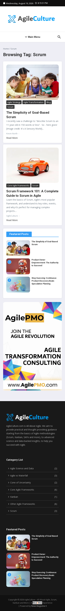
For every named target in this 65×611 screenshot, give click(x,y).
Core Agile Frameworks (18, 185)
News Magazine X (39, 606)
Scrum (10, 106)
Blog (49, 102)
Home (6, 48)
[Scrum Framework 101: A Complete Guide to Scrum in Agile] (32, 165)
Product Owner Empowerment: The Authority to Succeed (45, 263)
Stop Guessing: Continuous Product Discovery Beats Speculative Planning (44, 281)
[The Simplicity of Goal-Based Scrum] (32, 82)
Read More (12, 137)
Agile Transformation (34, 102)
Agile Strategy (14, 102)
